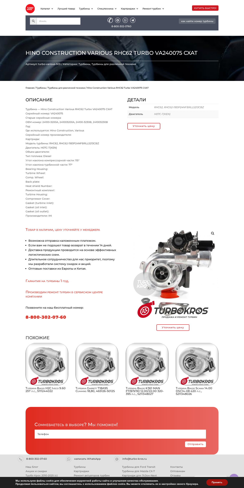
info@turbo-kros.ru (134, 458)
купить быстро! (205, 8)
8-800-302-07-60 (46, 317)
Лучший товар (66, 8)
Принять (217, 482)
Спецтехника (105, 8)
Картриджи (128, 8)
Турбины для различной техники (113, 64)
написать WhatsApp (87, 458)
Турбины (84, 8)
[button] (213, 233)
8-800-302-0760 (121, 26)
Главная (30, 87)
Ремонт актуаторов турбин (92, 475)
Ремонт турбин (152, 8)
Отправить (195, 444)
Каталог (45, 8)
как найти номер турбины (197, 21)
